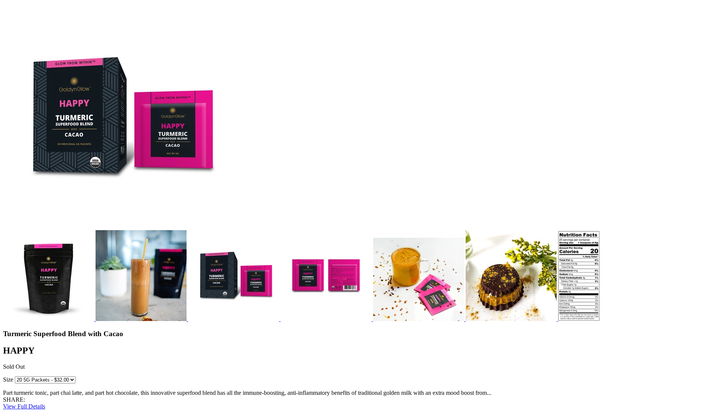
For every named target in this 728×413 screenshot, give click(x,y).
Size (8, 379)
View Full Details (24, 406)
